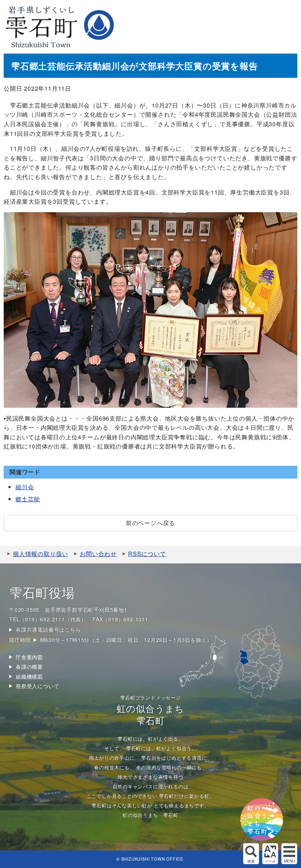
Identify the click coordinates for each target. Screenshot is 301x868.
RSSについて (147, 553)
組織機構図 (29, 676)
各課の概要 (29, 666)
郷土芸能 (27, 499)
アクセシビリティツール (270, 853)
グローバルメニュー (289, 853)
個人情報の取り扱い (40, 553)
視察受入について (37, 686)
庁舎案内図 (29, 657)
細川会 (24, 487)
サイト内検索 (251, 853)
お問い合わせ (98, 553)
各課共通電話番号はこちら (48, 629)
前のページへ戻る (150, 523)
